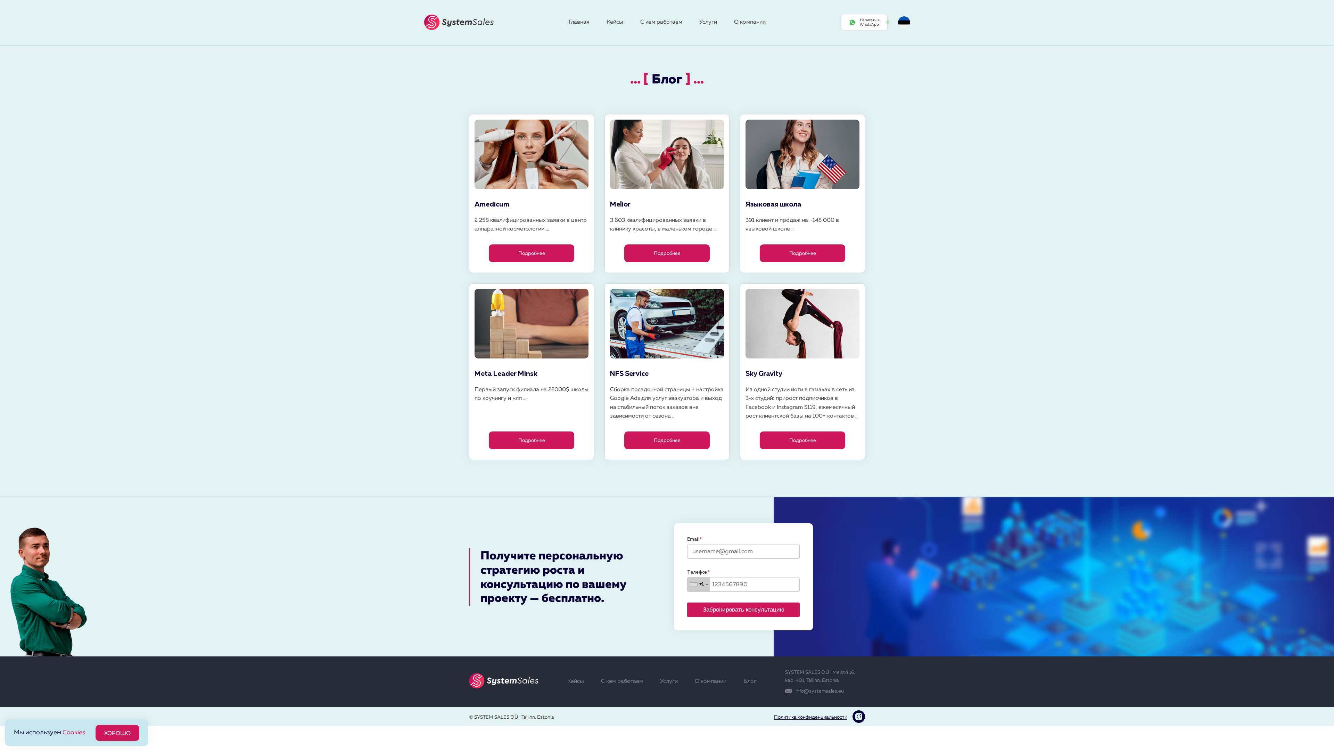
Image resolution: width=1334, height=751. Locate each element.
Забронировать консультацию (743, 609)
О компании (750, 22)
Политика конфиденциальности (810, 717)
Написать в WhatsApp (870, 22)
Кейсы (615, 22)
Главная (579, 22)
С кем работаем (661, 22)
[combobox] (698, 584)
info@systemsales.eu (820, 691)
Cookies (74, 732)
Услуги (708, 22)
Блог (749, 681)
